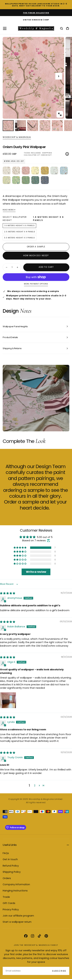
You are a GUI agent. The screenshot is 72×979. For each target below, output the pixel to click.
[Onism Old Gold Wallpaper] (45, 170)
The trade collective (36, 13)
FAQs (6, 853)
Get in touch (10, 859)
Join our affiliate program (18, 915)
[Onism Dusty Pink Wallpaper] (26, 170)
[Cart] (67, 29)
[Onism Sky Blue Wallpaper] (64, 170)
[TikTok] (39, 936)
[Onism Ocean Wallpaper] (54, 170)
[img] (7, 593)
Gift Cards (9, 903)
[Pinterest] (46, 936)
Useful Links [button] (9, 845)
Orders (7, 878)
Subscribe (59, 970)
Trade (6, 897)
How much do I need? (36, 255)
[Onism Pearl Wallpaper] (16, 170)
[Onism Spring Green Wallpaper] (26, 180)
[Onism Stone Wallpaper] (7, 170)
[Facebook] (26, 936)
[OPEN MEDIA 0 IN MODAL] (60, 114)
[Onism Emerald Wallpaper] (35, 180)
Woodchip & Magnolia (17, 137)
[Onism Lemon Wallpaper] (35, 170)
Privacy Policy (11, 909)
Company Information (16, 884)
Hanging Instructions (15, 890)
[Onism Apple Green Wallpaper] (16, 180)
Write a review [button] (36, 572)
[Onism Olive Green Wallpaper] (7, 180)
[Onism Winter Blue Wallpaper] (45, 180)
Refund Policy (11, 865)
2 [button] (34, 785)
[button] (36, 20)
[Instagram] (32, 936)
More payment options (36, 284)
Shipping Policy (12, 872)
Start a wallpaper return (17, 922)
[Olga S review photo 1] (8, 700)
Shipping (47, 153)
